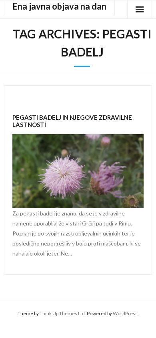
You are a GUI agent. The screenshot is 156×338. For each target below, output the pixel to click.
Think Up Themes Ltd (62, 313)
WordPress (125, 313)
